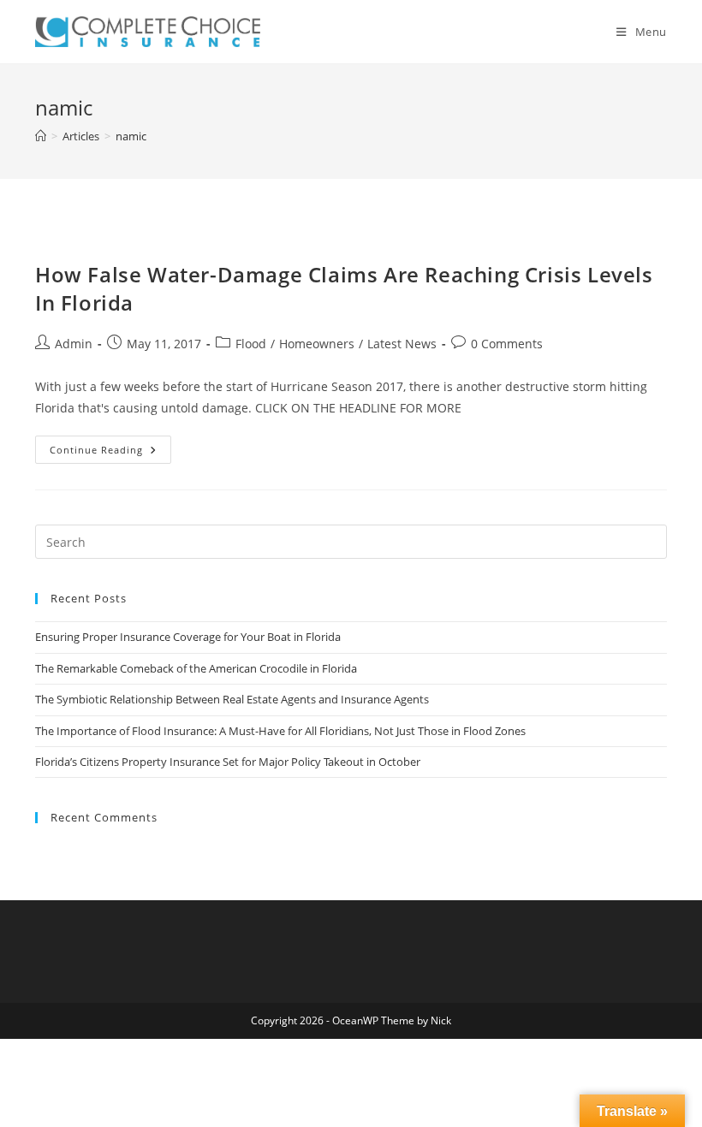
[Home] (40, 136)
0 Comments (507, 343)
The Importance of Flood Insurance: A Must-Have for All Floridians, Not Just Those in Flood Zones (280, 730)
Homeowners (316, 343)
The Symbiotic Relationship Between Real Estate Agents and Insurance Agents (232, 699)
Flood (250, 343)
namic (131, 136)
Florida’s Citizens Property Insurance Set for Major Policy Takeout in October (227, 761)
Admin (73, 343)
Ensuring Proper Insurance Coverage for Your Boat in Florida (188, 636)
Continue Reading (110, 453)
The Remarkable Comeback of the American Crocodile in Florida (196, 668)
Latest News (402, 343)
